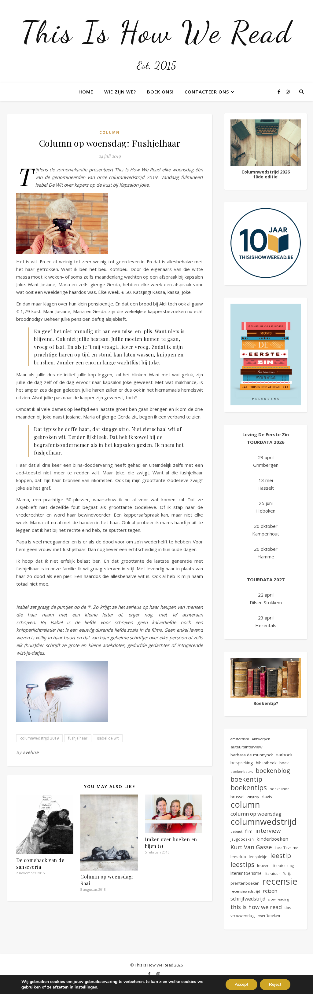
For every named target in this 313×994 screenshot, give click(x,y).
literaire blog (283, 865)
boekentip (246, 779)
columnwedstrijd (263, 821)
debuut (236, 831)
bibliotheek (266, 763)
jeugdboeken (242, 839)
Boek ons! (160, 92)
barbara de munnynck (251, 755)
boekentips (248, 787)
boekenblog (273, 770)
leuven (263, 865)
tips (288, 907)
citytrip (253, 797)
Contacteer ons (207, 92)
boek (284, 763)
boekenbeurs (241, 771)
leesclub (238, 856)
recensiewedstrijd (245, 891)
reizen (270, 891)
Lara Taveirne (286, 847)
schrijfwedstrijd (247, 898)
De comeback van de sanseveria (40, 863)
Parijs (287, 874)
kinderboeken (272, 839)
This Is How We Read (156, 32)
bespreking (241, 762)
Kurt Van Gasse (251, 847)
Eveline (31, 752)
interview (268, 831)
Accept (241, 984)
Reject (275, 984)
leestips (242, 864)
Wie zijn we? (120, 92)
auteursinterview (246, 747)
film (248, 831)
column (245, 804)
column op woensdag (256, 813)
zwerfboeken (268, 915)
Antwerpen (261, 738)
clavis (267, 796)
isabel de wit (108, 738)
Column (109, 132)
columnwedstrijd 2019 (39, 738)
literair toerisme (246, 873)
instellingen (86, 987)
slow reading (278, 899)
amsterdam (239, 739)
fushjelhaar (77, 738)
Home (86, 92)
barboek (284, 755)
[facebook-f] (280, 91)
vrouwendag (242, 915)
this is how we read (256, 907)
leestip (280, 855)
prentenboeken (245, 883)
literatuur (272, 873)
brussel (237, 796)
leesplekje (258, 856)
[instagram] (287, 91)
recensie (279, 881)
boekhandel (280, 788)
